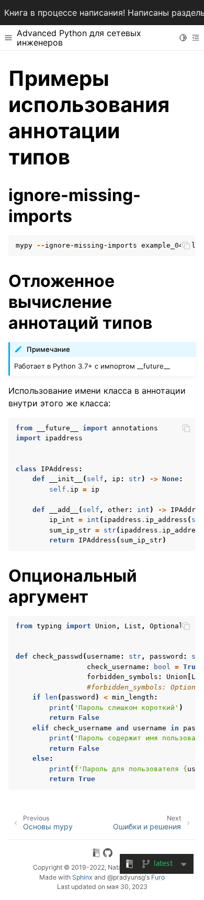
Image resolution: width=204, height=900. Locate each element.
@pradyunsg (126, 877)
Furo (158, 877)
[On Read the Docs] (96, 854)
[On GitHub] (107, 854)
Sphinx (82, 877)
